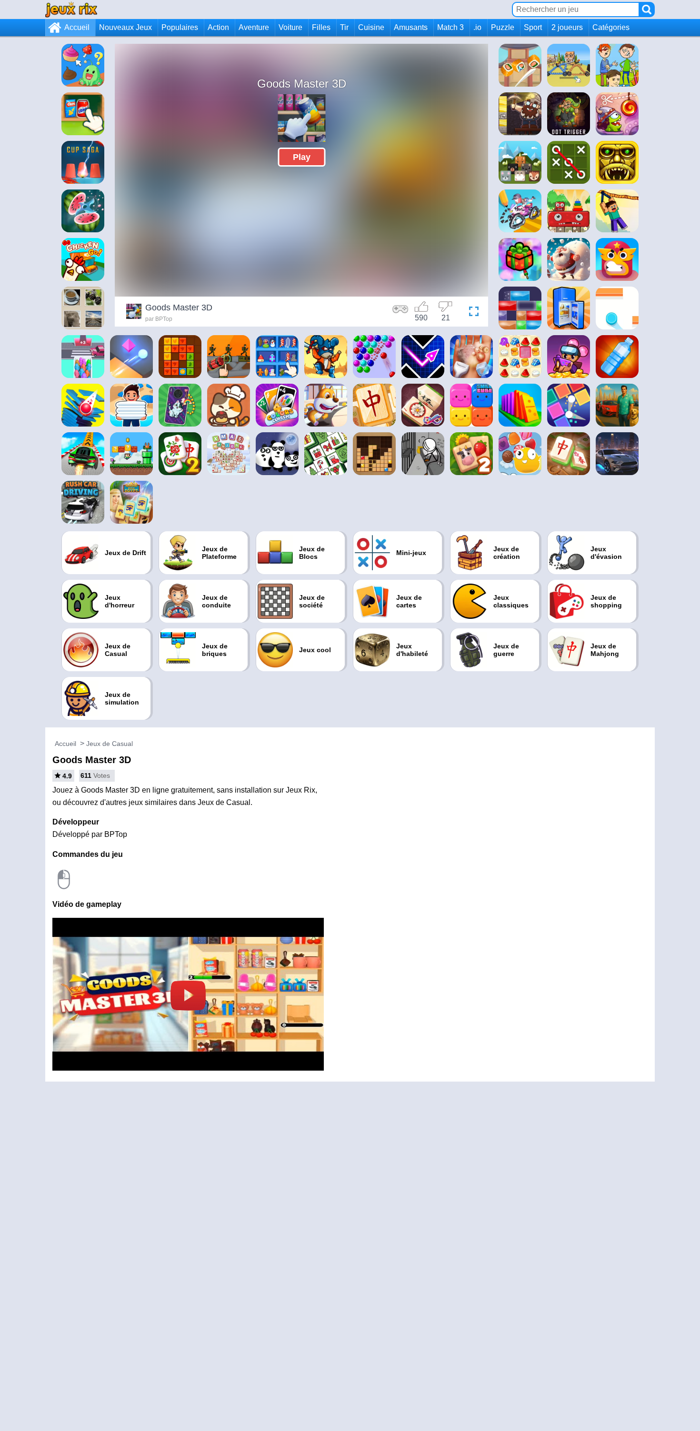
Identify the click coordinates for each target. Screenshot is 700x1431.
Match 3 (450, 27)
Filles (321, 27)
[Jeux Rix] (71, 9)
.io (477, 27)
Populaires (179, 27)
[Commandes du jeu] (400, 312)
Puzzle (502, 27)
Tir (344, 27)
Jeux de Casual (109, 743)
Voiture (290, 27)
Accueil (77, 27)
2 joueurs (567, 27)
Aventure (254, 27)
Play (301, 157)
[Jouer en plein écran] (471, 312)
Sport (533, 27)
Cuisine (371, 27)
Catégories (611, 27)
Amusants (411, 27)
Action (218, 27)
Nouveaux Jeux (125, 27)
